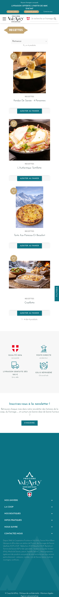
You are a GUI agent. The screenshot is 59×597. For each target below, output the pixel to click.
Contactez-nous (47, 11)
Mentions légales (46, 593)
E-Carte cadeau (13, 11)
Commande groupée (31, 11)
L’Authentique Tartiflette (29, 168)
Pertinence (16, 41)
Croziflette (30, 302)
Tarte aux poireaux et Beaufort (29, 235)
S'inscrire (29, 423)
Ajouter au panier (29, 111)
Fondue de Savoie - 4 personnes (29, 100)
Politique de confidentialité (29, 593)
